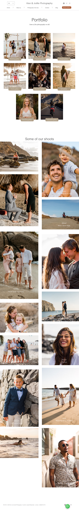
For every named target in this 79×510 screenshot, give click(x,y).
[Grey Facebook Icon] (67, 3)
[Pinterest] (64, 3)
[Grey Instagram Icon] (69, 3)
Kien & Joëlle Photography (39, 3)
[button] (33, 7)
